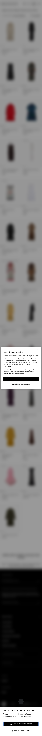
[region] (21, 368)
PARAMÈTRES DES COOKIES (21, 384)
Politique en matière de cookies (14, 373)
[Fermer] (38, 349)
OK (21, 379)
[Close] (21, 701)
